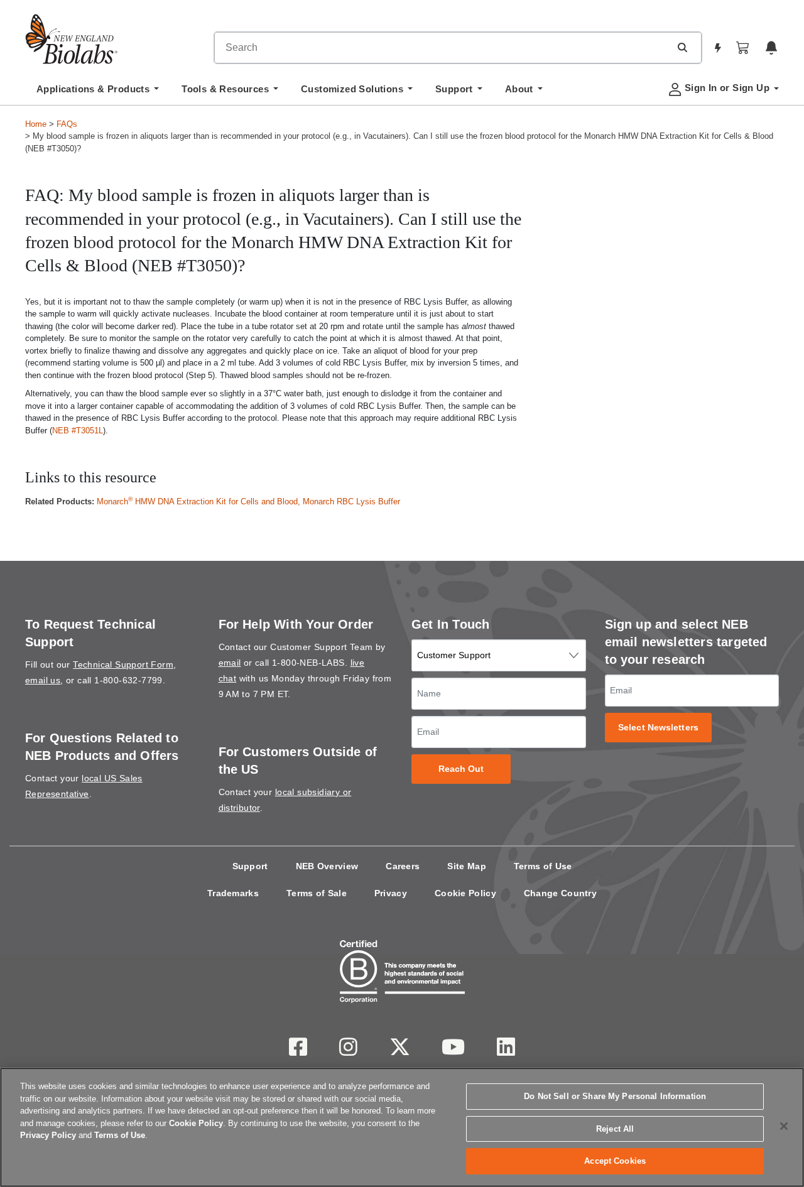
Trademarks (233, 893)
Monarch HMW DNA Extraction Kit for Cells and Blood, (200, 501)
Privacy (390, 893)
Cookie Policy (465, 893)
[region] (402, 1127)
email (230, 663)
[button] (682, 47)
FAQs (67, 124)
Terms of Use (543, 866)
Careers (403, 866)
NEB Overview (327, 866)
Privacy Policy (48, 1135)
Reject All (615, 1129)
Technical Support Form (123, 664)
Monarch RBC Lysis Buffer (351, 501)
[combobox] (442, 48)
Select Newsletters (658, 727)
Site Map (466, 866)
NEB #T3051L (77, 430)
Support (250, 866)
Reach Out (461, 769)
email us (42, 680)
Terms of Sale (316, 893)
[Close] (784, 1126)
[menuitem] (97, 92)
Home (35, 124)
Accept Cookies (615, 1161)
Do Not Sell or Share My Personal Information (615, 1096)
